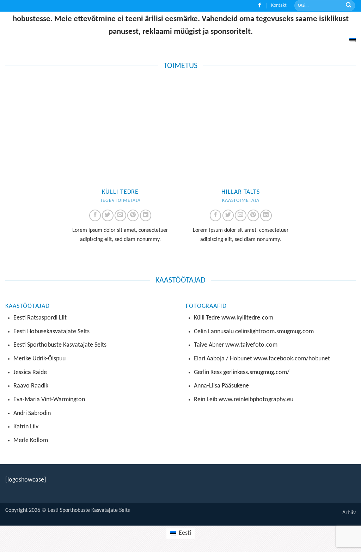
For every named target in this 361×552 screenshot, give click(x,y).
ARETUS (157, 25)
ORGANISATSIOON (234, 25)
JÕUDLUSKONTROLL (114, 25)
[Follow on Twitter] (108, 215)
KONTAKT (341, 25)
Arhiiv (349, 513)
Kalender (311, 25)
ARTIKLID (277, 25)
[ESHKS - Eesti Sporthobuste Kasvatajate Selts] (43, 13)
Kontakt (279, 5)
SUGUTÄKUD (192, 25)
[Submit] (348, 6)
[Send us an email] (120, 215)
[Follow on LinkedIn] (146, 215)
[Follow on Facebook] (259, 6)
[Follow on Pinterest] (133, 215)
